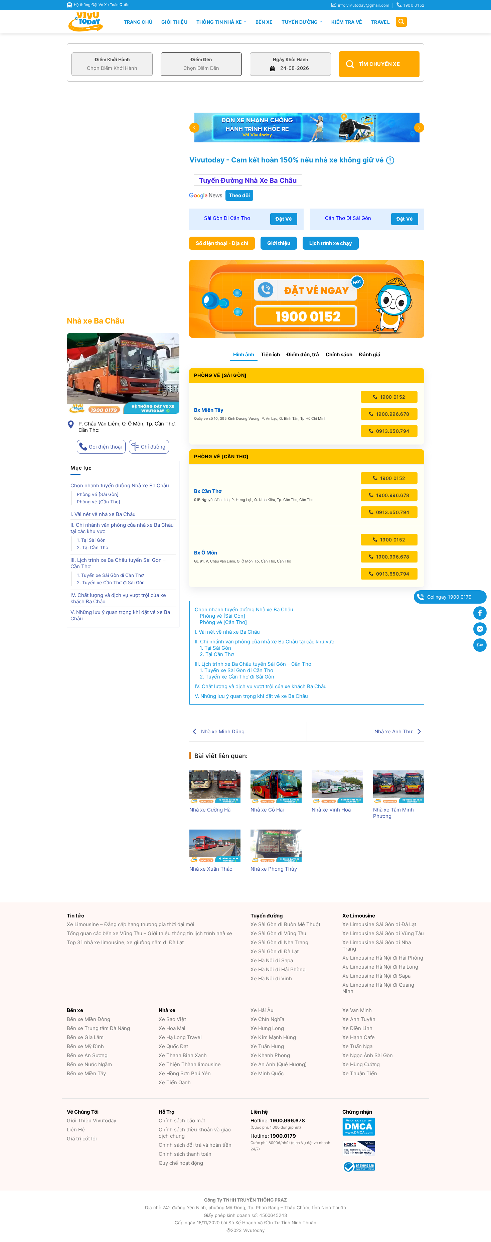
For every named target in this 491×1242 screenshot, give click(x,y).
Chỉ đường (153, 447)
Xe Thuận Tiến (359, 1073)
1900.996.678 (391, 414)
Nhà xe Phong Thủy (274, 869)
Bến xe (264, 22)
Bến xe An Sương (87, 1055)
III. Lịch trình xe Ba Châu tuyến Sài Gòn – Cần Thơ (118, 563)
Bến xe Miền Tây (86, 1073)
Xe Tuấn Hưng (267, 1046)
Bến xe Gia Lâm (85, 1037)
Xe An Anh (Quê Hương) (279, 1064)
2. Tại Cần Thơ (92, 547)
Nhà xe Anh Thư (394, 731)
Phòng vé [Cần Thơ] (98, 501)
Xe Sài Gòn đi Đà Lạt (275, 951)
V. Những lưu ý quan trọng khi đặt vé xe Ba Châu (120, 615)
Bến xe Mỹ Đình (85, 1046)
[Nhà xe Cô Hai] (276, 786)
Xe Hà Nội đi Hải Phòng (278, 969)
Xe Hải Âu (262, 1010)
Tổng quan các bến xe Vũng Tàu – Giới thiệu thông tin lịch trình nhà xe (149, 933)
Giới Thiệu (174, 22)
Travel (380, 22)
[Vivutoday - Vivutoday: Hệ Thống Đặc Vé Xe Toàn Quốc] (88, 21)
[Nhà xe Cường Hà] (214, 786)
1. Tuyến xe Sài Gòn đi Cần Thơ (110, 575)
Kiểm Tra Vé (346, 22)
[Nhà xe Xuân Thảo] (214, 846)
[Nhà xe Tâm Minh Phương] (398, 786)
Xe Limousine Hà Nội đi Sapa (376, 976)
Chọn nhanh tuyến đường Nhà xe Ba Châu (119, 485)
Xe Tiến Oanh (175, 1082)
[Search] (401, 22)
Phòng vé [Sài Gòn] (98, 494)
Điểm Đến (201, 59)
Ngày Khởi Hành (290, 59)
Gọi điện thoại (105, 447)
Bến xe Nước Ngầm (89, 1064)
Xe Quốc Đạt (173, 1046)
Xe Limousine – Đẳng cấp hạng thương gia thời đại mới (130, 924)
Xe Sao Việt (172, 1019)
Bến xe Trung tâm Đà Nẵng (98, 1028)
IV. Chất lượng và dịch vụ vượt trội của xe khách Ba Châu (118, 598)
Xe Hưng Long (267, 1028)
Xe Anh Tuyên (358, 1019)
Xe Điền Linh (357, 1028)
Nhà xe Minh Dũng (222, 731)
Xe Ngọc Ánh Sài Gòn (367, 1055)
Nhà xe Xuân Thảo (210, 869)
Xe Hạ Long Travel (180, 1037)
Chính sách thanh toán (185, 1154)
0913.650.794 (391, 431)
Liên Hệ (76, 1129)
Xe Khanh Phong (270, 1055)
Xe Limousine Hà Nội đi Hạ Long (380, 967)
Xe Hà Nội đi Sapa (272, 960)
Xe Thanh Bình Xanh (183, 1055)
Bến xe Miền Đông (88, 1019)
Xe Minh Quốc (267, 1073)
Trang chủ (138, 22)
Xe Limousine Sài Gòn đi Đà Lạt (379, 924)
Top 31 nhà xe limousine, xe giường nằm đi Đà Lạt (125, 942)
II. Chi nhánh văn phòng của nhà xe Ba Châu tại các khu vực (122, 528)
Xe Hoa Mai (172, 1028)
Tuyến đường (300, 22)
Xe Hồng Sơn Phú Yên (185, 1073)
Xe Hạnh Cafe (358, 1037)
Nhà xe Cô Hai (267, 809)
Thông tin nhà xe (219, 22)
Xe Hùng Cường (361, 1064)
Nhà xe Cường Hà (209, 809)
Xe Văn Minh (357, 1010)
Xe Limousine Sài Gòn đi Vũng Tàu (383, 933)
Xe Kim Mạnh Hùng (273, 1037)
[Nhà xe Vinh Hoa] (337, 786)
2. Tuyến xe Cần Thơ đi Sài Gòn (111, 582)
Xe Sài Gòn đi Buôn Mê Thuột (285, 924)
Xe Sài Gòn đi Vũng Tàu (278, 933)
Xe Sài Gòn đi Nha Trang (279, 942)
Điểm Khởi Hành (112, 59)
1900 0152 (391, 397)
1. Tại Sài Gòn (91, 540)
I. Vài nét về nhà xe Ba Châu (103, 514)
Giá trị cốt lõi (82, 1138)
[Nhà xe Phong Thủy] (276, 846)
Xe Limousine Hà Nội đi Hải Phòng (382, 958)
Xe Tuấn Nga (357, 1046)
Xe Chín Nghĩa (267, 1019)
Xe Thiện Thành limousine (190, 1064)
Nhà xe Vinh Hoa (331, 809)
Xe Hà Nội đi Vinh (271, 978)
